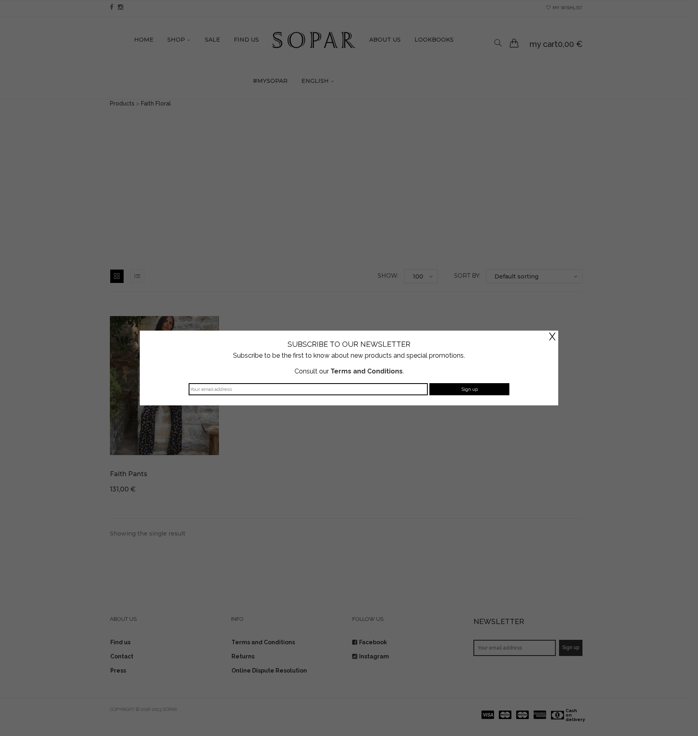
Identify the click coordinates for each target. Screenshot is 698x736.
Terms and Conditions (366, 371)
